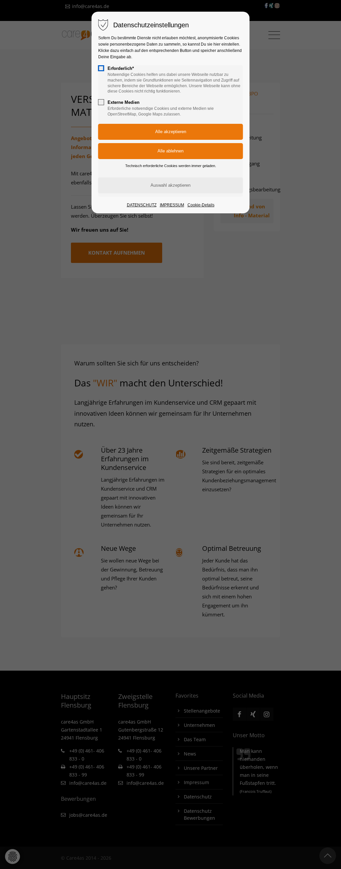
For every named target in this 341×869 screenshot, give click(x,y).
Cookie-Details (200, 205)
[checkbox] (101, 68)
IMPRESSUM (172, 205)
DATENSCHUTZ (142, 205)
